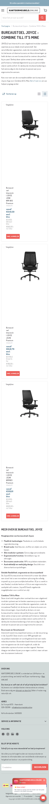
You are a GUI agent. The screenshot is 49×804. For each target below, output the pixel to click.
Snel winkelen (13, 236)
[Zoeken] (42, 18)
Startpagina (5, 26)
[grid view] (39, 94)
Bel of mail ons (36, 81)
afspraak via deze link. (23, 690)
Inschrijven (40, 767)
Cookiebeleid (39, 796)
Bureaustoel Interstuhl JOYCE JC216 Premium (10, 334)
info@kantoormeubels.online (22, 707)
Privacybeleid (28, 796)
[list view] (45, 94)
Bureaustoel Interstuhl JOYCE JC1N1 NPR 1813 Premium (10, 195)
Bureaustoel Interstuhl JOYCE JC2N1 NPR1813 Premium (10, 475)
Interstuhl (9, 206)
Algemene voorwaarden (13, 796)
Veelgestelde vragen (12, 793)
